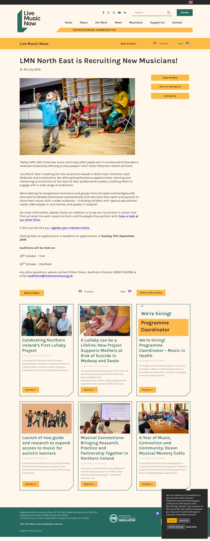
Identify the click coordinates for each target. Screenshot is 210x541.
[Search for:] (148, 12)
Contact (177, 22)
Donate (185, 12)
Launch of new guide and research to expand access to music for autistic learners (46, 445)
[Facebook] (157, 513)
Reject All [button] (184, 520)
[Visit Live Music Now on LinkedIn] (125, 13)
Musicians (136, 22)
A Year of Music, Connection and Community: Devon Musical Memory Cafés (162, 445)
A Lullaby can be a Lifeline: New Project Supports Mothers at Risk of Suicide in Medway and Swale (102, 350)
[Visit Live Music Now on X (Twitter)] (108, 13)
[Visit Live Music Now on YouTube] (119, 13)
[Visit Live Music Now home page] (28, 31)
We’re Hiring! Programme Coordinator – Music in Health (162, 348)
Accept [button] (172, 520)
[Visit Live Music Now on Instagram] (114, 13)
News (118, 22)
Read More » (30, 390)
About (84, 22)
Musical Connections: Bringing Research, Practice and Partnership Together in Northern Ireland (104, 448)
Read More (191, 526)
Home (68, 22)
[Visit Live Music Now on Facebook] (103, 13)
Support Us (157, 22)
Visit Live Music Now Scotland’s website (41, 524)
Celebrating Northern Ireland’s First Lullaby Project (44, 345)
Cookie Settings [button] (176, 527)
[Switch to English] (190, 2)
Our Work (101, 22)
